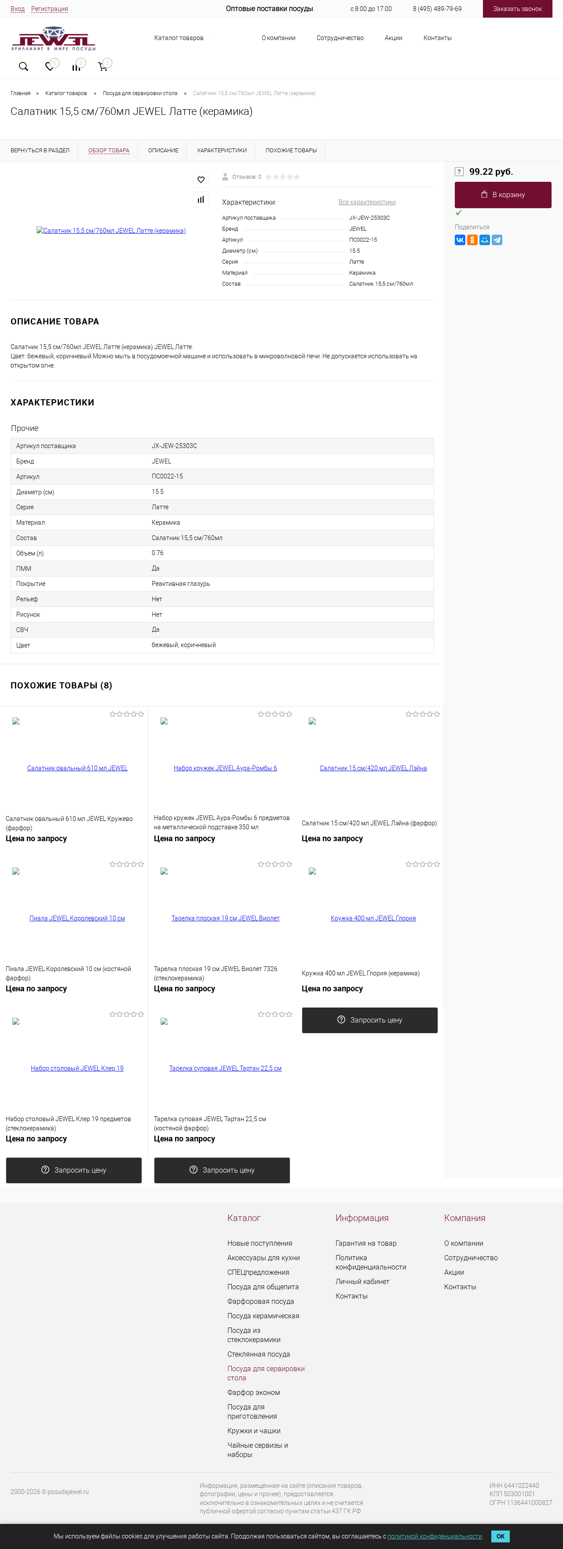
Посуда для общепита (263, 1287)
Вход (18, 8)
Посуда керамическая (263, 1316)
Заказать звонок (518, 8)
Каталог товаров (179, 37)
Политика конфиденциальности (371, 1262)
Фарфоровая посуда (260, 1301)
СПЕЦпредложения (258, 1272)
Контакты (438, 37)
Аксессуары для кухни (263, 1258)
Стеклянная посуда (258, 1354)
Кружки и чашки (254, 1431)
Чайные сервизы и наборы (257, 1450)
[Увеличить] (111, 231)
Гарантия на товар (366, 1243)
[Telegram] (497, 240)
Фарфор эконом (253, 1392)
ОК (501, 1536)
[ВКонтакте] (460, 240)
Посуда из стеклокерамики (254, 1335)
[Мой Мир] (484, 240)
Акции (393, 37)
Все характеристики (367, 202)
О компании (279, 37)
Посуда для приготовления (252, 1411)
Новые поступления (259, 1243)
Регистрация (49, 8)
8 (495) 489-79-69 (437, 8)
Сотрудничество (340, 37)
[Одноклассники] (472, 240)
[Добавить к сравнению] (201, 199)
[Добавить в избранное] (201, 180)
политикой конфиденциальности (435, 1536)
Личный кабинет (363, 1281)
